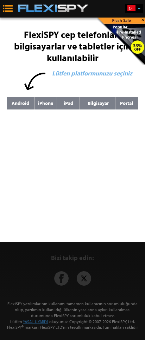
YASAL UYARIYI (35, 321)
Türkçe (134, 8)
